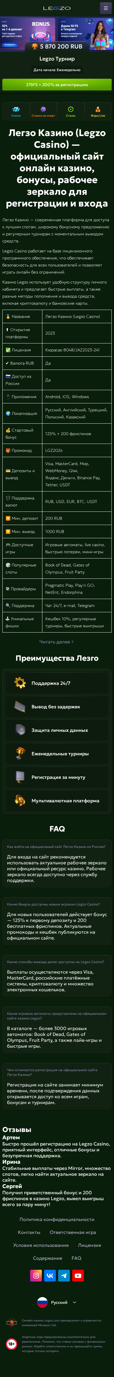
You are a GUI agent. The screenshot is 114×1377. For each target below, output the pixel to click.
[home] (57, 8)
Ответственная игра (73, 1232)
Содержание (47, 1258)
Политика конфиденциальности (57, 1219)
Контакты (29, 1232)
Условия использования (41, 1245)
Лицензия (89, 1245)
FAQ (76, 1258)
